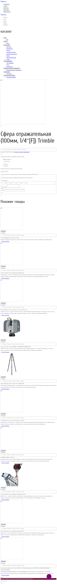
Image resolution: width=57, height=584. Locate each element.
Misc (5, 37)
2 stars (19, 149)
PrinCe (5, 41)
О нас (5, 6)
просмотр (3, 231)
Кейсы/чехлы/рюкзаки (11, 57)
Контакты (7, 12)
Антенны (8, 50)
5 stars (5, 149)
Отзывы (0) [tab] (6, 166)
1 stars (24, 149)
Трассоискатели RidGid (9, 75)
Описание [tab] (6, 164)
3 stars (14, 149)
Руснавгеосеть (10, 66)
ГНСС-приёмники (8, 61)
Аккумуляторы (10, 48)
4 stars (9, 149)
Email (3, 190)
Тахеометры (7, 72)
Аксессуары (7, 45)
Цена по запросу (5, 241)
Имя (3, 188)
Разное (8, 59)
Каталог (6, 10)
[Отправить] (2, 192)
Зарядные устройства (11, 52)
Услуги (6, 8)
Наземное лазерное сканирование (11, 68)
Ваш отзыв (4, 187)
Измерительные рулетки (12, 54)
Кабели (8, 55)
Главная (6, 4)
